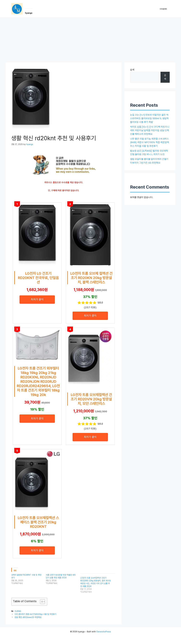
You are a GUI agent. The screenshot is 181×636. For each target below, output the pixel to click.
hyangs (28, 13)
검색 (132, 69)
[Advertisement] (90, 38)
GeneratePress (103, 631)
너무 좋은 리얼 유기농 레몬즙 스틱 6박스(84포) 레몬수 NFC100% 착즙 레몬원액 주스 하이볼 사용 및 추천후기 (149, 142)
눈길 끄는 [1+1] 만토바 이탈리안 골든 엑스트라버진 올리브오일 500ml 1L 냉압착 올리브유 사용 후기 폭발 (149, 118)
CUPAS (18, 611)
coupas (163, 8)
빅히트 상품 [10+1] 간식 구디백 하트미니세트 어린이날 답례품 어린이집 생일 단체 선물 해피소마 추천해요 (149, 130)
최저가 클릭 (37, 299)
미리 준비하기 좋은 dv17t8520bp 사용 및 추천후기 (35, 614)
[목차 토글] (41, 601)
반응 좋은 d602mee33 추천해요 (28, 617)
